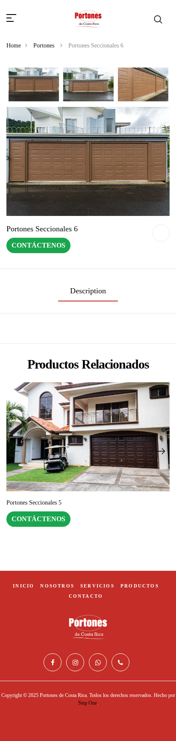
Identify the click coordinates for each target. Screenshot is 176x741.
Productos (139, 585)
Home (13, 45)
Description (88, 290)
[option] (33, 85)
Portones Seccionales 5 (34, 502)
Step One (87, 703)
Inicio (23, 585)
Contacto (86, 596)
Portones (44, 45)
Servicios (97, 585)
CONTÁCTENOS (38, 245)
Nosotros (57, 585)
